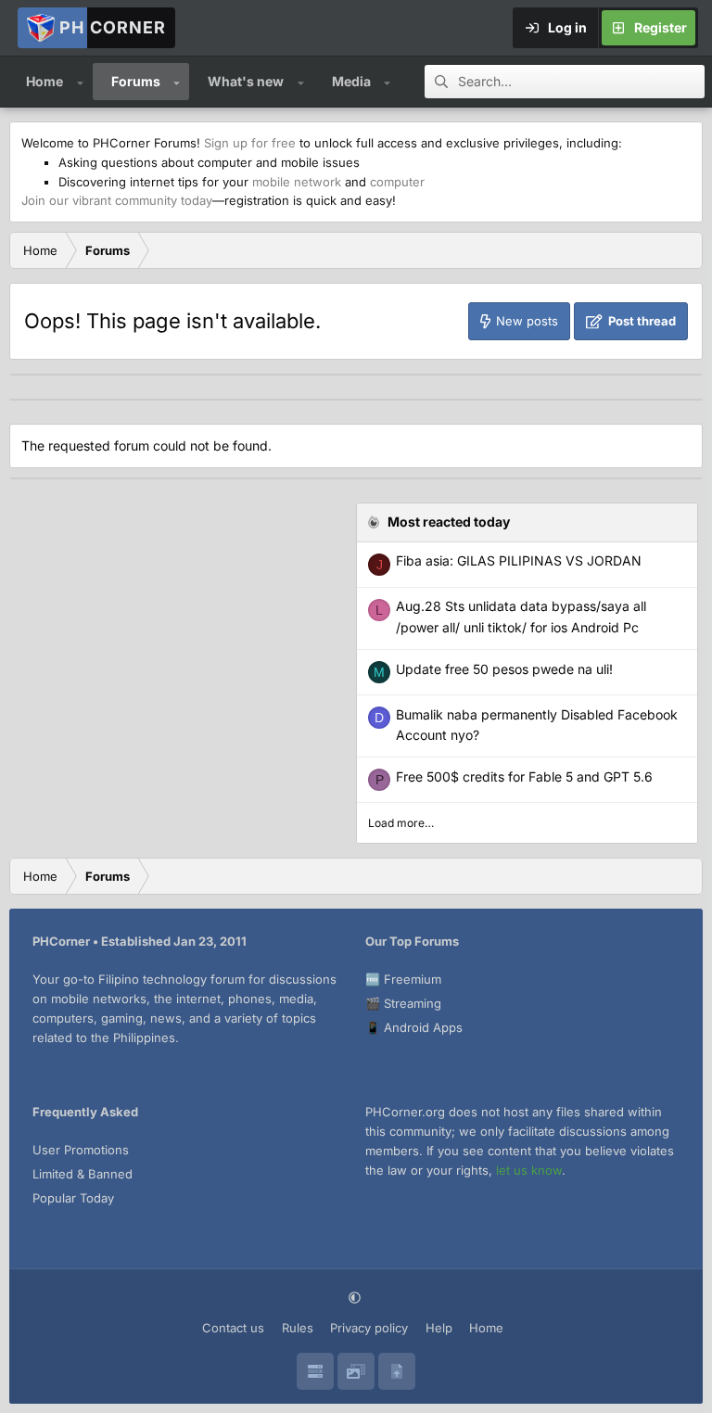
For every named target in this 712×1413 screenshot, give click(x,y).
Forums (135, 81)
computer (397, 181)
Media (351, 81)
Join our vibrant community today (116, 200)
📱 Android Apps (414, 1027)
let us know (529, 1170)
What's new (246, 81)
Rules (297, 1327)
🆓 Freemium (403, 979)
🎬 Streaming (403, 1003)
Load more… (401, 823)
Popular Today (73, 1197)
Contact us (233, 1327)
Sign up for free (250, 142)
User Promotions (80, 1149)
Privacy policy (369, 1327)
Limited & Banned (82, 1173)
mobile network (296, 181)
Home (44, 81)
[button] (80, 81)
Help (439, 1327)
